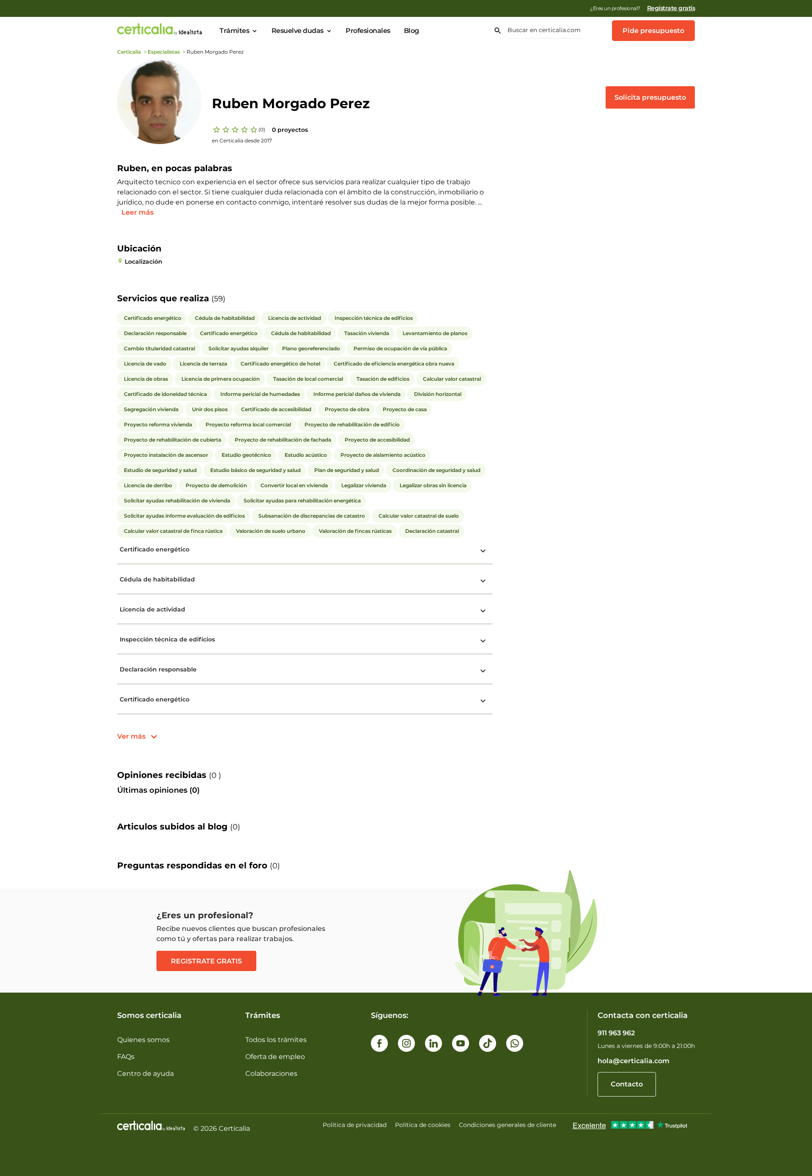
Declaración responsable (158, 669)
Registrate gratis (206, 961)
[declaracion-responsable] (483, 671)
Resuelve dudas (298, 30)
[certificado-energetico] (483, 551)
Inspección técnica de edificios (167, 639)
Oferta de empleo (275, 1057)
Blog (411, 30)
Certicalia (129, 52)
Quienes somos (143, 1040)
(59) (218, 298)
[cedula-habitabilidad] (483, 581)
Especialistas (164, 52)
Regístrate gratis (671, 8)
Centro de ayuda (145, 1074)
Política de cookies (422, 1125)
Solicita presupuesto (650, 97)
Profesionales (368, 30)
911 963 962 (616, 1033)
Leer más (137, 212)
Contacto (627, 1084)
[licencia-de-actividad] (483, 611)
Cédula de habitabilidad (157, 579)
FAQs (125, 1057)
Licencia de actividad (152, 609)
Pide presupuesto (653, 31)
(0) (261, 129)
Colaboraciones (271, 1074)
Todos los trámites (276, 1040)
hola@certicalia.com (633, 1061)
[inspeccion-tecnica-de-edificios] (483, 641)
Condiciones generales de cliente (507, 1125)
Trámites (234, 30)
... (480, 202)
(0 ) (215, 775)
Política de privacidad (355, 1125)
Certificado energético (154, 549)
